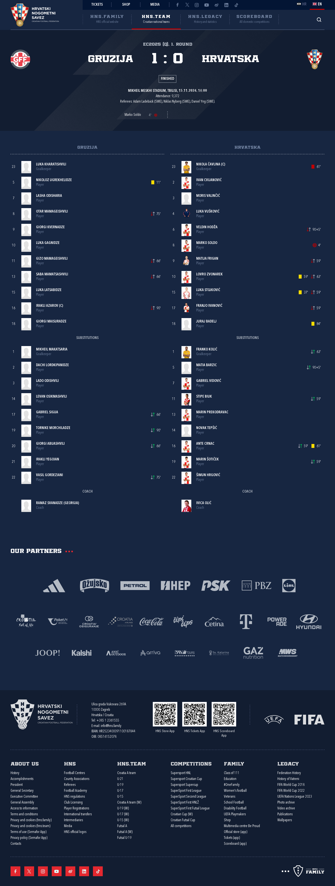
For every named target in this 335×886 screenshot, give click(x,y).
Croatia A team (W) (129, 803)
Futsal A (122, 826)
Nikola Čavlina (208, 164)
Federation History (289, 773)
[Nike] (54, 585)
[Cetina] (214, 621)
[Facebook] (177, 5)
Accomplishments (22, 779)
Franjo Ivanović (209, 306)
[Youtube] (207, 5)
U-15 (120, 797)
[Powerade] (277, 621)
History (15, 773)
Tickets (97, 5)
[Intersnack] (183, 621)
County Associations (76, 779)
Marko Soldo (206, 243)
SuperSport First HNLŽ (185, 803)
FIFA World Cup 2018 (291, 785)
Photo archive (286, 803)
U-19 (120, 785)
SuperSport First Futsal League (190, 808)
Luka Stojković (208, 290)
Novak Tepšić (206, 428)
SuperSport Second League (188, 797)
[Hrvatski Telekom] (246, 621)
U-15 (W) (123, 820)
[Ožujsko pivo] (94, 585)
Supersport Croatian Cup (186, 779)
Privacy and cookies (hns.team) (30, 826)
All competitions (181, 826)
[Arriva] (150, 652)
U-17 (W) (123, 814)
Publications (285, 814)
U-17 (120, 791)
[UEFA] (274, 719)
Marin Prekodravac (212, 412)
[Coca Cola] (152, 621)
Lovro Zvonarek (209, 274)
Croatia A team (126, 773)
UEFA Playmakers (235, 814)
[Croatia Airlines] (120, 621)
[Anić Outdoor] (116, 652)
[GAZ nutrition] (253, 652)
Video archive (286, 808)
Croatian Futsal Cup (183, 820)
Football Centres (74, 773)
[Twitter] (187, 5)
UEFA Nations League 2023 (294, 797)
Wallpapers (284, 820)
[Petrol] (135, 585)
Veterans (229, 797)
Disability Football (235, 808)
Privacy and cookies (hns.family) (31, 820)
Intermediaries (73, 820)
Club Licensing (73, 803)
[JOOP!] (47, 652)
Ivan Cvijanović (209, 180)
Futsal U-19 (124, 838)
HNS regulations (74, 797)
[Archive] (319, 19)
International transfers (78, 814)
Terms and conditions (24, 814)
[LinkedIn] (226, 5)
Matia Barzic (206, 365)
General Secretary (22, 791)
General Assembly (22, 803)
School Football (234, 803)
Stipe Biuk (204, 397)
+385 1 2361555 (107, 721)
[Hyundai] (308, 621)
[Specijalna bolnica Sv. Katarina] (219, 652)
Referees (70, 785)
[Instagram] (197, 5)
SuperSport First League (186, 791)
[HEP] (175, 585)
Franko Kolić (206, 349)
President (17, 785)
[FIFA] (309, 719)
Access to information (24, 808)
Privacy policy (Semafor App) (29, 838)
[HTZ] (26, 621)
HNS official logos (75, 832)
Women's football (235, 791)
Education (230, 779)
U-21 (120, 779)
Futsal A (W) (124, 832)
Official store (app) (235, 832)
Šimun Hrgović (208, 475)
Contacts (16, 844)
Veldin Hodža (207, 227)
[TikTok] (236, 5)
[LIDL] (289, 585)
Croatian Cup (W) (182, 814)
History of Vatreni (288, 779)
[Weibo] (216, 5)
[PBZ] (256, 585)
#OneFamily (232, 785)
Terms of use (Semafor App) (28, 832)
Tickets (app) (232, 838)
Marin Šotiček (207, 459)
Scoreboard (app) (235, 844)
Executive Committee (24, 797)
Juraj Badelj (206, 321)
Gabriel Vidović (208, 381)
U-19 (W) (123, 808)
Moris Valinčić (208, 196)
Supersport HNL (181, 773)
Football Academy (75, 791)
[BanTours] (185, 652)
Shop (126, 5)
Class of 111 (231, 773)
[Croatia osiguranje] (89, 621)
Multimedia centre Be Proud (242, 826)
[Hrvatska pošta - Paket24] (57, 621)
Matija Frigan (207, 259)
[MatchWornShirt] (288, 652)
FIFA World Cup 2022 (291, 791)
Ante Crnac (205, 444)
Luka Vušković (207, 212)
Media (155, 5)
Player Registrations (76, 808)
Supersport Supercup (184, 785)
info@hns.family (111, 726)
